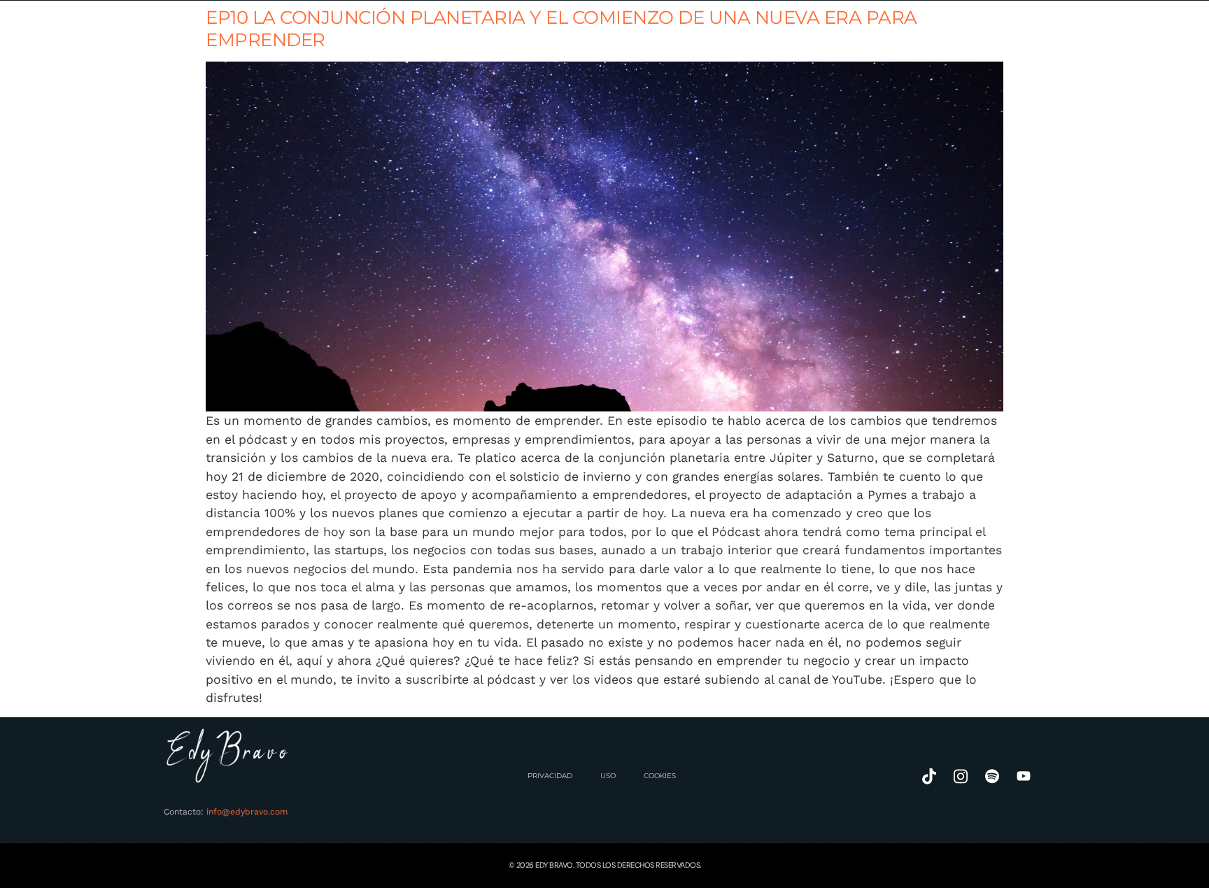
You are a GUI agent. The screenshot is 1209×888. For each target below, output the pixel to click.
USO (608, 775)
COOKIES (660, 775)
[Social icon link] (929, 776)
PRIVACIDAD (550, 775)
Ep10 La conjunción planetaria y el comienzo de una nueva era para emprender (561, 28)
